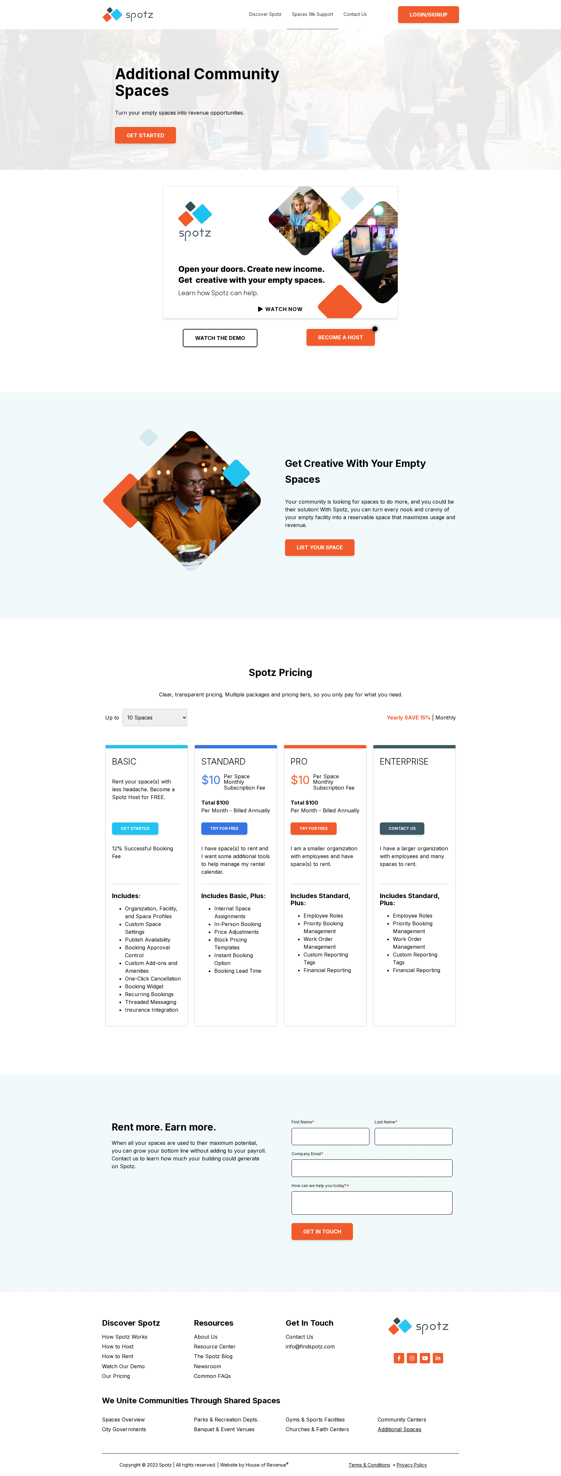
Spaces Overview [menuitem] (123, 1419)
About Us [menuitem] (206, 1336)
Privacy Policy (412, 1465)
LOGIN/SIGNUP (428, 14)
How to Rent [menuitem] (117, 1356)
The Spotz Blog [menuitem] (213, 1356)
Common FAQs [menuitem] (212, 1376)
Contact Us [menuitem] (299, 1336)
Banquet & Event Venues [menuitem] (224, 1429)
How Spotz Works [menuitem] (124, 1336)
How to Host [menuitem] (117, 1346)
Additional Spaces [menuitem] (399, 1429)
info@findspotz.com (310, 1346)
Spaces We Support (312, 14)
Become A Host (340, 337)
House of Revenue (267, 1465)
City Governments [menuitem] (124, 1429)
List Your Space (320, 547)
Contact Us (355, 14)
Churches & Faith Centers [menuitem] (317, 1429)
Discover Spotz (265, 14)
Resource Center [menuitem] (215, 1346)
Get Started (145, 135)
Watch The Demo (220, 338)
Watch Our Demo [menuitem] (123, 1366)
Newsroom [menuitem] (207, 1366)
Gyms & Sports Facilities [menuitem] (315, 1419)
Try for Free (224, 828)
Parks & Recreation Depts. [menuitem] (226, 1419)
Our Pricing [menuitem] (116, 1376)
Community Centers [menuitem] (402, 1419)
